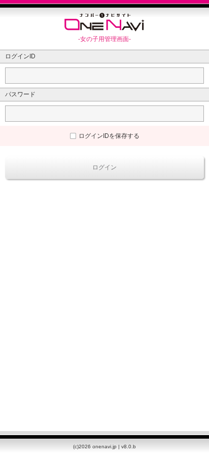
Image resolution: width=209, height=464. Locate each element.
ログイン (104, 167)
